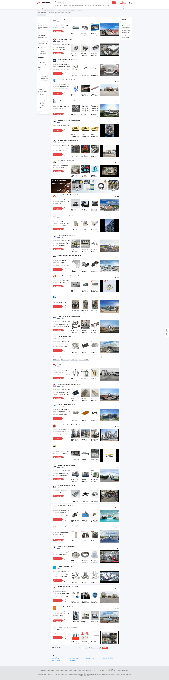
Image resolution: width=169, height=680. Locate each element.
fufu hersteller (64, 5)
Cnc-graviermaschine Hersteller (128, 25)
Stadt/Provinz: (55, 27)
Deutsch (74, 670)
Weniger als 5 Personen (42, 92)
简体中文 (52, 670)
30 (61, 647)
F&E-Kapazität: (56, 47)
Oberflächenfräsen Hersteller (74, 658)
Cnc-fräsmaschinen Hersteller (128, 30)
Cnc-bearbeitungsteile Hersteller (128, 23)
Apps (123, 8)
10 (59, 647)
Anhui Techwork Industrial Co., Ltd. (66, 160)
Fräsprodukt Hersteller (126, 35)
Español (70, 670)
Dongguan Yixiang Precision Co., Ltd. (66, 364)
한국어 (94, 670)
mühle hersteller (71, 5)
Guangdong (41, 102)
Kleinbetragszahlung (43, 55)
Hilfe (118, 8)
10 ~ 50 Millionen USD (43, 80)
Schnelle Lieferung (43, 53)
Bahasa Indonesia (125, 670)
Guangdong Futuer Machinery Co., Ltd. (67, 607)
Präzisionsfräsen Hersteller (74, 657)
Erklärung (62, 668)
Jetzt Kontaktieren (58, 31)
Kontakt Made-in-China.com (87, 668)
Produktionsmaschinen (42, 20)
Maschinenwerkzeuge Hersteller (128, 34)
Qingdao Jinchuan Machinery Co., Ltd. (67, 485)
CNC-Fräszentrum (65, 359)
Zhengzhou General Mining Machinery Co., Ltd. (69, 424)
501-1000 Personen (43, 96)
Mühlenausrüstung (90, 356)
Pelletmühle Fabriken (73, 660)
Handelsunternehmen (42, 39)
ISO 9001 (41, 60)
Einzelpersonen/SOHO (43, 43)
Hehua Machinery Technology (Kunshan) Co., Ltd (69, 526)
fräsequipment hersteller (96, 5)
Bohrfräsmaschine (107, 356)
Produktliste (41, 15)
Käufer (111, 8)
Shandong (41, 103)
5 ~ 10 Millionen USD (43, 81)
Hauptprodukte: (56, 24)
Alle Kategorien (42, 8)
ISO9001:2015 (42, 64)
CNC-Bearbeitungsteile (84, 359)
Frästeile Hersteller (125, 37)
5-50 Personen (42, 88)
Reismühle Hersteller (126, 29)
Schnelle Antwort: (56, 25)
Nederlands (102, 670)
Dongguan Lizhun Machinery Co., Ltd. (66, 465)
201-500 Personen (42, 94)
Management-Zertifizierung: (58, 326)
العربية (98, 670)
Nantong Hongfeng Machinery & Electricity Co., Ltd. (70, 140)
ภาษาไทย (110, 670)
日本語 (61, 670)
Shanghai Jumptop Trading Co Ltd (66, 566)
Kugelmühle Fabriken (90, 658)
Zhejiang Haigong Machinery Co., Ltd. (66, 235)
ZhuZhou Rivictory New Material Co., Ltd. (67, 627)
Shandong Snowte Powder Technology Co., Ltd (69, 316)
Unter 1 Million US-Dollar (43, 74)
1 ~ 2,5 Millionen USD (43, 78)
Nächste (104, 647)
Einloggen (130, 3)
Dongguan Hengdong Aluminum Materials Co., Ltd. (70, 255)
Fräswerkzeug (56, 359)
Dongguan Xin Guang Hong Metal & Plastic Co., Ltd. (70, 586)
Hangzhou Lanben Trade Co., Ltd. (65, 505)
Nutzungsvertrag (69, 668)
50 (64, 647)
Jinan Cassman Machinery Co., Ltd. (66, 296)
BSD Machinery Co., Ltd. (63, 19)
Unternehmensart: (56, 44)
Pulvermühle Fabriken (56, 660)
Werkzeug (41, 25)
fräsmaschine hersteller (79, 5)
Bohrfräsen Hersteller (55, 658)
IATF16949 (41, 67)
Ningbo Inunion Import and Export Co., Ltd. (68, 59)
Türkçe (114, 670)
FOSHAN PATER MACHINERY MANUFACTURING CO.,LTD (71, 445)
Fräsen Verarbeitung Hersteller (108, 657)
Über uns (58, 668)
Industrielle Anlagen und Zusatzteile (43, 23)
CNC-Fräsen (72, 356)
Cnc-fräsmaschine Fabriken (108, 658)
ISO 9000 (41, 66)
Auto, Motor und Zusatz (43, 28)
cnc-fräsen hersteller (87, 5)
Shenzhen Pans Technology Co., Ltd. (66, 336)
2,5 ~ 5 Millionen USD (43, 76)
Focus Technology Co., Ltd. (83, 673)
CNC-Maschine (74, 359)
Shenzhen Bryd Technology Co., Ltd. (66, 215)
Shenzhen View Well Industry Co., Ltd (66, 404)
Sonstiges (41, 45)
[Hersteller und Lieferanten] (44, 2)
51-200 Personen (42, 89)
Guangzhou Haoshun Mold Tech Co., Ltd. (67, 100)
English (48, 670)
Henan (40, 109)
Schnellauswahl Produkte (98, 668)
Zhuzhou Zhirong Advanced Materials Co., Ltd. (69, 275)
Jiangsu (41, 105)
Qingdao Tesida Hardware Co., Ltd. (66, 546)
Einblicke (105, 668)
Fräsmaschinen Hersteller (127, 27)
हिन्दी (106, 670)
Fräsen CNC (98, 356)
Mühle (58, 356)
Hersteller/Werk (42, 37)
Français (65, 670)
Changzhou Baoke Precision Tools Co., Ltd (67, 79)
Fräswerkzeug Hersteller (56, 657)
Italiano (83, 670)
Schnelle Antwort (42, 51)
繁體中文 (57, 670)
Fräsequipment (80, 356)
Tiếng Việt (119, 670)
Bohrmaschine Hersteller (127, 32)
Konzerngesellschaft (43, 41)
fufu (54, 356)
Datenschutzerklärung (77, 668)
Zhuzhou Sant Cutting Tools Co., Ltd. (66, 39)
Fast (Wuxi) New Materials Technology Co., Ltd (69, 120)
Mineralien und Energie (42, 30)
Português (79, 670)
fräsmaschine (65, 356)
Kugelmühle (104, 5)
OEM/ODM (41, 49)
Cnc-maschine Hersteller (127, 22)
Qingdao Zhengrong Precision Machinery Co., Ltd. (69, 384)
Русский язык (88, 670)
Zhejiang (41, 107)
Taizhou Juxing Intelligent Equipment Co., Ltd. (68, 195)
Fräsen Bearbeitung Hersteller (91, 657)
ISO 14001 (41, 62)
